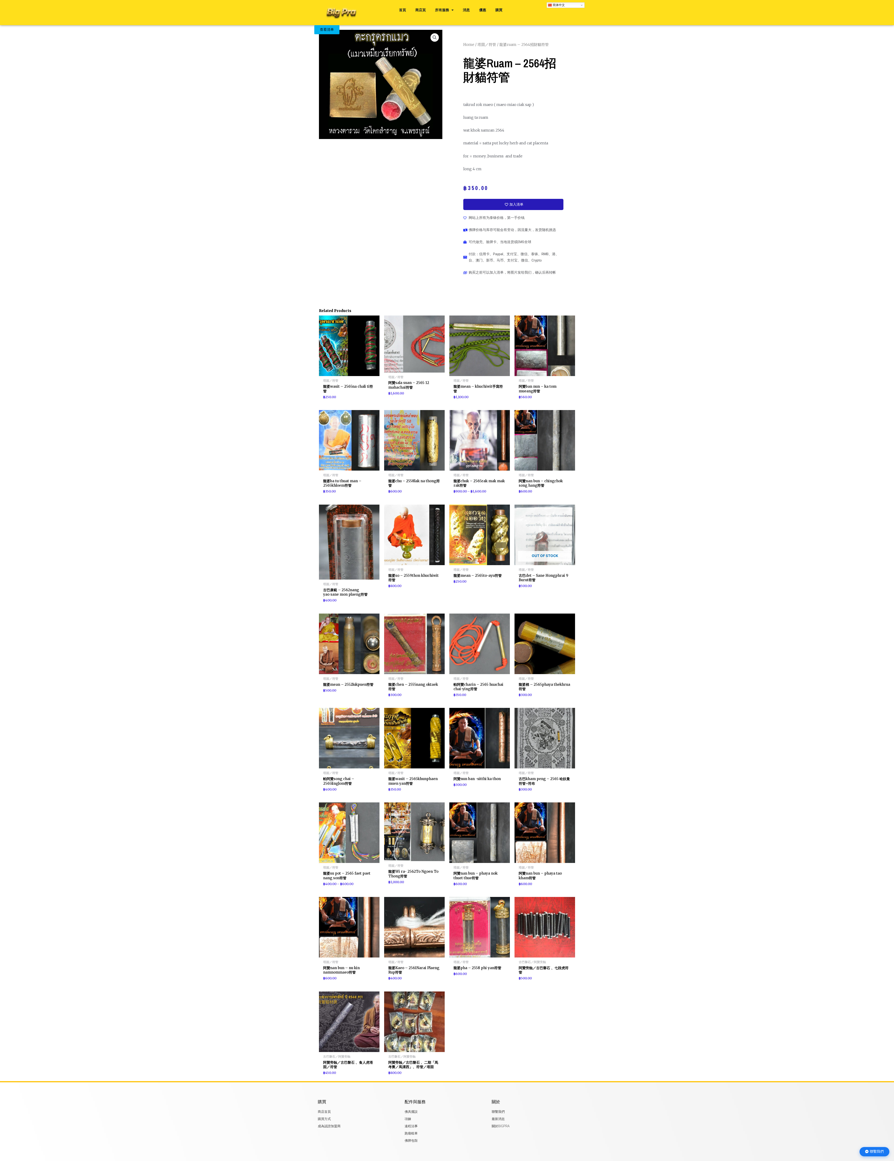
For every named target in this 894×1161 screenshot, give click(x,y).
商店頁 (420, 10)
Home (468, 44)
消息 (466, 10)
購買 (498, 10)
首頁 (402, 10)
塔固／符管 (486, 44)
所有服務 (442, 10)
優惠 (482, 10)
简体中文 (558, 5)
